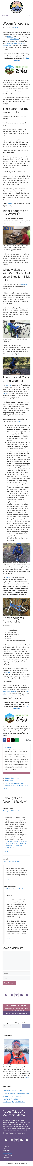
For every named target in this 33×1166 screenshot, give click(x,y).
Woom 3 (10, 204)
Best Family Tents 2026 (11, 1099)
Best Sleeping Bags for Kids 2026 (14, 1102)
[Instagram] (11, 995)
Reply (6, 852)
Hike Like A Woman (9, 691)
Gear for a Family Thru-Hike (12, 1096)
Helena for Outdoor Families (14, 783)
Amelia (8, 747)
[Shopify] (27, 995)
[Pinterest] (16, 995)
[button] (30, 15)
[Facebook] (6, 995)
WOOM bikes (14, 39)
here (27, 1077)
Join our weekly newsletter (16, 1013)
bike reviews (9, 780)
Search (26, 1026)
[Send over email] (17, 740)
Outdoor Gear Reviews (12, 778)
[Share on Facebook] (4, 740)
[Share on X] (13, 740)
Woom (5, 393)
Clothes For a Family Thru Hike (13, 1090)
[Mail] (21, 995)
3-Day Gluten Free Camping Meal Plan (16, 1093)
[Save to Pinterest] (8, 740)
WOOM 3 (10, 37)
